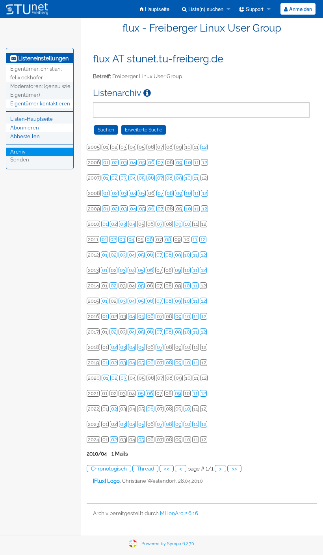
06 (151, 162)
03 (124, 162)
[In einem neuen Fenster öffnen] (147, 93)
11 (196, 162)
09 (179, 162)
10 (188, 162)
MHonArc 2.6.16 (179, 513)
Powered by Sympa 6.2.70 (167, 543)
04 (133, 162)
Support (254, 9)
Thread (145, 468)
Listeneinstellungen (43, 58)
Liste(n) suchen (205, 9)
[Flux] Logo (106, 481)
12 (204, 147)
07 (160, 162)
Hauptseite (156, 9)
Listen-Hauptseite (31, 119)
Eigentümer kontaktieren (40, 104)
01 (106, 162)
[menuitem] (155, 9)
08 (169, 178)
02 (115, 162)
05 (142, 162)
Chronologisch (109, 468)
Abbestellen (25, 136)
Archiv (18, 152)
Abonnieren (24, 128)
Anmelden (300, 9)
